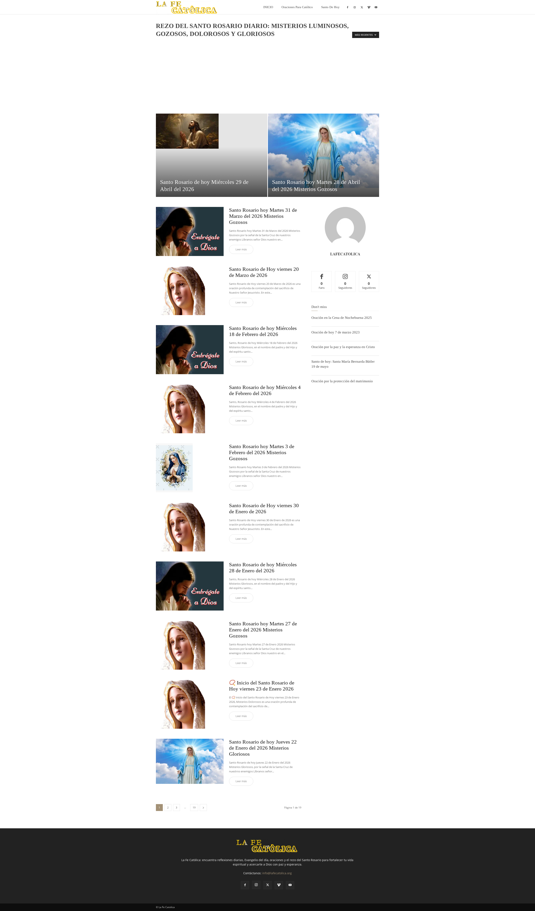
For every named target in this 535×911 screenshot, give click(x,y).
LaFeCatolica (345, 254)
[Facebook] (347, 7)
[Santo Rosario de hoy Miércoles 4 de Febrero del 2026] (180, 408)
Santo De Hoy (330, 7)
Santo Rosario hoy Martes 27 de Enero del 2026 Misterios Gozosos (263, 630)
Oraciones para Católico (297, 7)
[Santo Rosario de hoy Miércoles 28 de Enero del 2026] (190, 586)
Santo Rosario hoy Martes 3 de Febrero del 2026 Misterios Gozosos (261, 452)
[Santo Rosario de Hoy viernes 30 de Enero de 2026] (180, 526)
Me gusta (321, 274)
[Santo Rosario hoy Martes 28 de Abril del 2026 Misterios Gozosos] (323, 151)
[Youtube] (376, 7)
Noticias (172, 42)
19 (194, 807)
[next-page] (203, 807)
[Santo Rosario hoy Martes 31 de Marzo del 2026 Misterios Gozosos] (190, 231)
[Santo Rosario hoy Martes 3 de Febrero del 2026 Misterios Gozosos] (174, 467)
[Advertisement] (267, 82)
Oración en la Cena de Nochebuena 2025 (341, 318)
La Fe (160, 42)
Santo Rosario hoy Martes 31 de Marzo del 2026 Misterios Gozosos (263, 216)
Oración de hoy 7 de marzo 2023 (335, 332)
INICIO (268, 7)
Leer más (241, 249)
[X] (362, 7)
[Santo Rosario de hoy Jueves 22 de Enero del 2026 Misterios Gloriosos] (190, 761)
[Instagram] (355, 7)
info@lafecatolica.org (277, 873)
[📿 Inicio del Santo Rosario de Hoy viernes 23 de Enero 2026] (180, 704)
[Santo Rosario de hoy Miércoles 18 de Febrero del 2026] (190, 349)
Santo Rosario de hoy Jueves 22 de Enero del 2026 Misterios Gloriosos (263, 748)
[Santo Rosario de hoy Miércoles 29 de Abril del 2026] (211, 131)
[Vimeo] (369, 7)
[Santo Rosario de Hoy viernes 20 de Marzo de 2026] (180, 290)
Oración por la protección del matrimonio (342, 381)
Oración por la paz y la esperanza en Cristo (343, 347)
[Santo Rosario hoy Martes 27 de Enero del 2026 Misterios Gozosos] (180, 645)
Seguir (345, 274)
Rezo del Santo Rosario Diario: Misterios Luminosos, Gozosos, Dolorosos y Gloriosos (256, 42)
